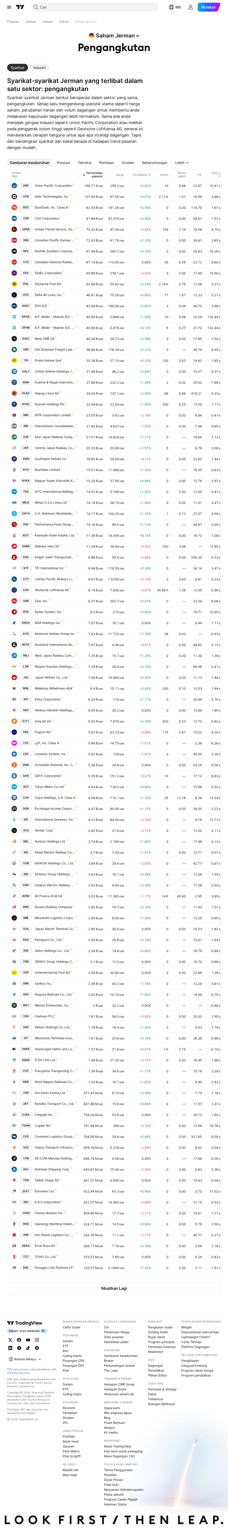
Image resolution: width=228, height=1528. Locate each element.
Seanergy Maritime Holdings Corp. (55, 1224)
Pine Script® (72, 1456)
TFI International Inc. (50, 568)
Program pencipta (161, 1342)
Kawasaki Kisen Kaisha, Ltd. (55, 535)
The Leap (111, 1370)
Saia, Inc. (41, 601)
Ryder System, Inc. (48, 612)
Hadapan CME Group (119, 1384)
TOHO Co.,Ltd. (45, 1257)
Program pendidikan (196, 1375)
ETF (65, 1346)
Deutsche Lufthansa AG (52, 590)
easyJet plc (43, 721)
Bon (65, 1351)
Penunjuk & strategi (162, 1389)
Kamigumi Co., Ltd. (48, 940)
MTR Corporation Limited (53, 415)
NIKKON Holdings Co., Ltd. (54, 863)
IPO (65, 1422)
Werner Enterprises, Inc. (52, 1005)
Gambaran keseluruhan (121, 1356)
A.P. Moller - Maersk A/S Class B (55, 327)
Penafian (110, 1475)
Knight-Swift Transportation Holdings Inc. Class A (55, 557)
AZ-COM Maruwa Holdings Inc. (55, 1158)
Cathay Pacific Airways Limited (55, 579)
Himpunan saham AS (119, 1394)
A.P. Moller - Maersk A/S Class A (55, 317)
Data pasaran (114, 1337)
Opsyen (68, 1446)
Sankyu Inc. (43, 983)
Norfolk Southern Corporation (55, 251)
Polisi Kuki (111, 1485)
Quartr (31, 1413)
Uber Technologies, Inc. (52, 196)
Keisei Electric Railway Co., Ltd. (55, 852)
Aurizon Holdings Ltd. (50, 841)
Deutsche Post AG (48, 284)
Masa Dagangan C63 (119, 1456)
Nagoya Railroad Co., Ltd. (53, 994)
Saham (68, 1341)
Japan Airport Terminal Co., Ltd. (55, 929)
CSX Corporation (47, 218)
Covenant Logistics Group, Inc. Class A (55, 1136)
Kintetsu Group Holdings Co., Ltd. (55, 874)
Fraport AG (43, 732)
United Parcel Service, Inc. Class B (55, 229)
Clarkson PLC (44, 1016)
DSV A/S (41, 306)
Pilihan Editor (157, 1375)
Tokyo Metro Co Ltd (49, 787)
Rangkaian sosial (160, 1327)
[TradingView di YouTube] (28, 1340)
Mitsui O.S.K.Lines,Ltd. (51, 502)
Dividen (68, 1418)
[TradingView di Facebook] (19, 1340)
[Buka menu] (9, 7)
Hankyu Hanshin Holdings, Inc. (55, 710)
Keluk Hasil (70, 1441)
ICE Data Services (18, 1373)
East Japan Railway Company (55, 437)
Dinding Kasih (158, 1332)
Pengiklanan (190, 1360)
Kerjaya (109, 1427)
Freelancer (155, 1399)
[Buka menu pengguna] (190, 7)
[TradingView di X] (10, 1340)
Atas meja (70, 1475)
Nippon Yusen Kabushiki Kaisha (55, 480)
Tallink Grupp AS (47, 1180)
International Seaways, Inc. (54, 819)
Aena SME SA (44, 338)
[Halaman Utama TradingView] (20, 7)
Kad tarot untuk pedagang (123, 1451)
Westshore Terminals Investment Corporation (55, 1038)
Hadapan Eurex (115, 1389)
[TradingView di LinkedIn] (10, 1348)
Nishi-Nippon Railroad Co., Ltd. (55, 1082)
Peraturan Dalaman (162, 1347)
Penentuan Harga (116, 1332)
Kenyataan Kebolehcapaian (123, 1489)
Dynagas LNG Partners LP (54, 1267)
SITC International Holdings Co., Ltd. (55, 491)
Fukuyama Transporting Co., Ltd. (55, 1071)
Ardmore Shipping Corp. (52, 1169)
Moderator (155, 1352)
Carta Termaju (191, 1342)
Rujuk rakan (156, 1337)
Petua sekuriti (114, 1494)
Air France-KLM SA (48, 896)
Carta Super (71, 1327)
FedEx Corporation (48, 273)
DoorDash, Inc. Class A (51, 207)
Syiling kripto (72, 1356)
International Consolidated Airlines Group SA (55, 426)
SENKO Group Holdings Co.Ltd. (55, 961)
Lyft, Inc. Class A (47, 743)
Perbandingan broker (119, 1365)
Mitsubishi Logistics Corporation (55, 918)
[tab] (17, 67)
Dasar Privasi (113, 1480)
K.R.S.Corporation (48, 1202)
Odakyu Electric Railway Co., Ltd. (55, 885)
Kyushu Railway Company (53, 907)
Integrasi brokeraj (194, 1365)
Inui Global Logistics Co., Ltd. (55, 1235)
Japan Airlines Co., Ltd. (51, 677)
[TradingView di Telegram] (19, 1348)
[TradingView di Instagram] (37, 1340)
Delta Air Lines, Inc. (49, 295)
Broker (109, 1360)
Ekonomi (69, 1408)
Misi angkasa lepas (118, 1413)
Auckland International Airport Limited (55, 644)
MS (178, 7)
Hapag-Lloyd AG (47, 393)
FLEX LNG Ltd (45, 1060)
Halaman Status (115, 1504)
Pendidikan (156, 1370)
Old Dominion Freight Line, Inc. (55, 349)
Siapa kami (112, 1408)
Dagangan (155, 1365)
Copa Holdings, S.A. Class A (55, 797)
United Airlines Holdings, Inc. (55, 371)
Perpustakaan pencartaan (200, 1332)
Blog (107, 1418)
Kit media (111, 1432)
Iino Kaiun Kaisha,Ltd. (50, 1093)
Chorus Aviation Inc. (49, 1213)
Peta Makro (71, 1451)
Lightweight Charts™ (196, 1337)
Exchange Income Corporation (55, 808)
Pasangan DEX (73, 1365)
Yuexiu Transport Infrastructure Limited (55, 1147)
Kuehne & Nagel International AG (55, 382)
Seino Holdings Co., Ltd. (52, 950)
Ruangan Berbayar (161, 1404)
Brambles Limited (47, 470)
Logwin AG (42, 1125)
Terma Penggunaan (118, 1470)
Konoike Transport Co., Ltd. (54, 1104)
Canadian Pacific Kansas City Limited (55, 240)
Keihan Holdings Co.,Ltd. (52, 1027)
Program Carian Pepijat (121, 1499)
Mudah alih (71, 1470)
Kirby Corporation (47, 699)
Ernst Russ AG (45, 1246)
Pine (66, 1370)
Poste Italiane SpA (48, 360)
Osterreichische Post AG (52, 972)
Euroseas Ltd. (45, 1191)
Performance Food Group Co (55, 524)
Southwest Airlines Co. (51, 459)
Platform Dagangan (195, 1347)
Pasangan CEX (73, 1360)
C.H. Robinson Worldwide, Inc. (55, 513)
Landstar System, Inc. (51, 754)
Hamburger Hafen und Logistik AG (55, 1049)
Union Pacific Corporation (53, 185)
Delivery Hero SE (47, 546)
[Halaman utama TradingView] (24, 1323)
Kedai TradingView (117, 1446)
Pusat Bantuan (114, 1422)
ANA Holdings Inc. (48, 623)
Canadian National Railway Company (55, 262)
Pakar (152, 1394)
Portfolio (69, 1436)
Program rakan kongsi (197, 1370)
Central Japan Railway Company (55, 448)
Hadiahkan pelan (116, 1342)
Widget (186, 1327)
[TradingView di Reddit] (37, 1348)
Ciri (106, 1327)
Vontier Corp (44, 830)
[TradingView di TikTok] (28, 1348)
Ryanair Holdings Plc (50, 404)
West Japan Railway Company (55, 655)
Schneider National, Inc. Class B (55, 765)
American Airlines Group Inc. (55, 634)
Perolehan (70, 1413)
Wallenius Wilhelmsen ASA (53, 688)
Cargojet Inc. (44, 1114)
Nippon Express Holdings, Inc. (55, 666)
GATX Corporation (48, 776)
